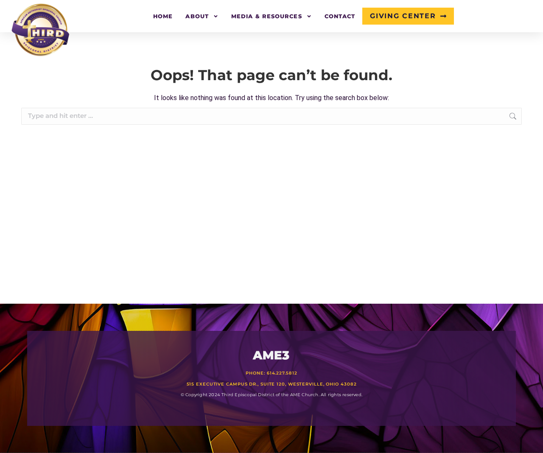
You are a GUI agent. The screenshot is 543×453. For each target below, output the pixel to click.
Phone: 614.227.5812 (271, 373)
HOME (163, 16)
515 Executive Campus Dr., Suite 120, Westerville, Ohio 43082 (272, 384)
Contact (340, 16)
